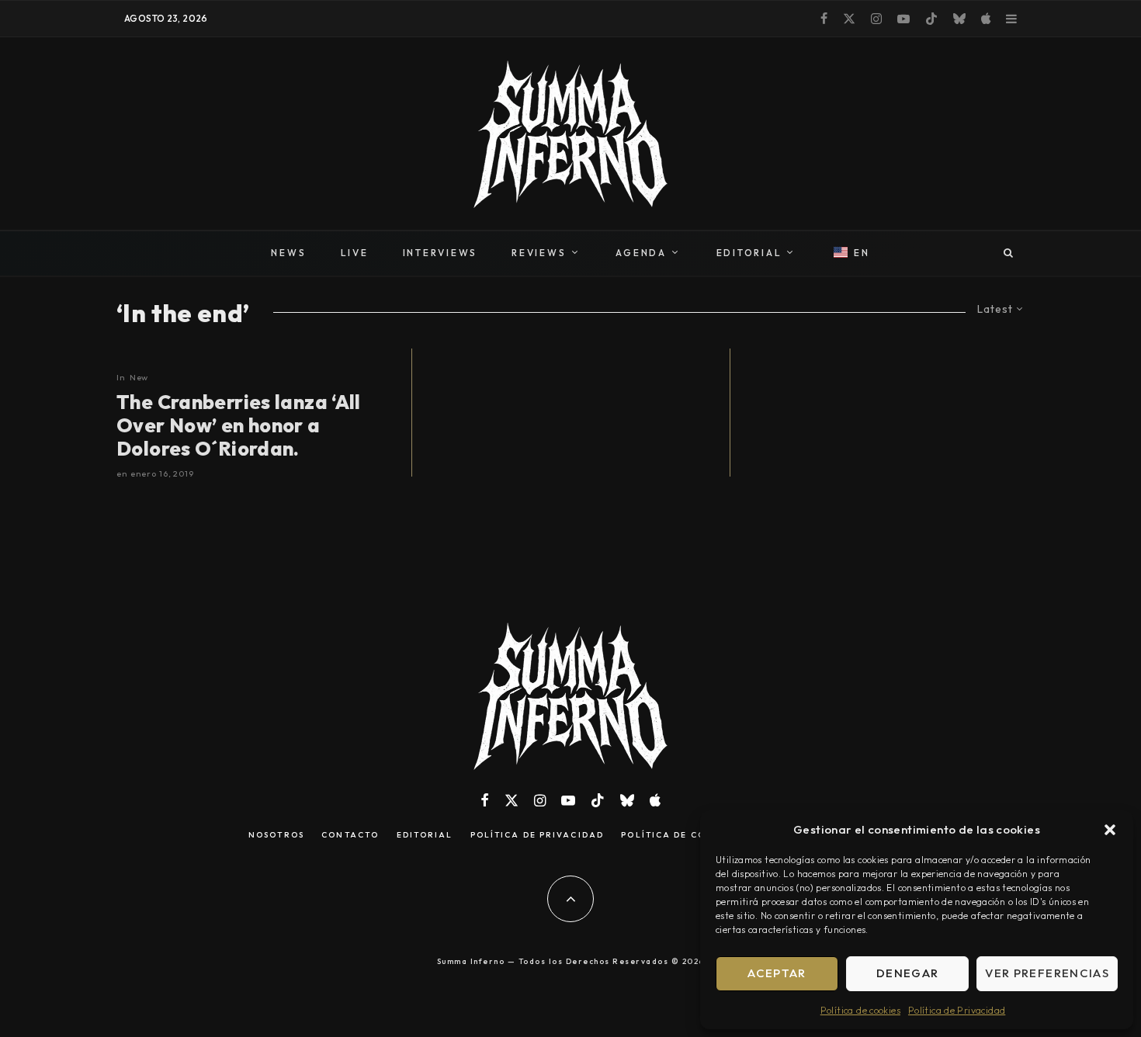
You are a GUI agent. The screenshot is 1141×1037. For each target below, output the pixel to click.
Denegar (907, 973)
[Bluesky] (959, 18)
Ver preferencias (1047, 973)
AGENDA (641, 252)
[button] (1110, 830)
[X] (849, 18)
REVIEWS (539, 252)
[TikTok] (931, 18)
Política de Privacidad (956, 1010)
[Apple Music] (985, 18)
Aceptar (776, 973)
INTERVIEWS (440, 252)
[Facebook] (824, 18)
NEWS (288, 252)
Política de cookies (860, 1010)
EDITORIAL (749, 252)
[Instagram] (876, 18)
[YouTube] (903, 18)
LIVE (355, 252)
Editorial (425, 835)
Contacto (350, 835)
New (139, 377)
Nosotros (276, 835)
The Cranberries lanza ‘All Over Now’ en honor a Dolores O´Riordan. (238, 425)
